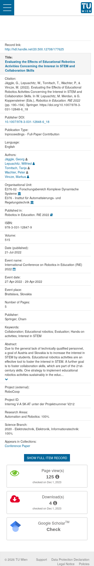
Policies (84, 564)
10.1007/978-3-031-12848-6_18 (27, 121)
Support (41, 559)
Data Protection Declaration (70, 559)
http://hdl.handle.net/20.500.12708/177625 (34, 49)
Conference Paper (17, 446)
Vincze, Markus (15, 176)
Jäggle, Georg (14, 159)
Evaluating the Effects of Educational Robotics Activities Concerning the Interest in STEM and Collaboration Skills (40, 66)
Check (54, 529)
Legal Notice (66, 564)
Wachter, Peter (15, 172)
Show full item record (47, 458)
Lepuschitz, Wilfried (18, 163)
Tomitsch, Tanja (16, 168)
